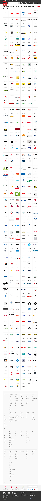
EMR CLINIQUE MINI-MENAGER (34, 398)
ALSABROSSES (10, 403)
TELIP (15, 452)
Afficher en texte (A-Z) (35, 10)
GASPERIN (10, 412)
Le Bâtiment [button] (23, 6)
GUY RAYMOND (10, 421)
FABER (4, 412)
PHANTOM (27, 433)
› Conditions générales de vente (24, 495)
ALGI (9, 401)
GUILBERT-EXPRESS (10, 419)
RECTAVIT (4, 452)
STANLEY (10, 473)
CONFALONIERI (21, 401)
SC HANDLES (10, 453)
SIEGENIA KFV (10, 462)
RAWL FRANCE (5, 451)
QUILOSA (32, 431)
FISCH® (4, 423)
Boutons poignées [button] (20, 6)
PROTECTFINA (27, 442)
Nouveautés (38, 6)
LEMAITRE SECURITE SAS (6, 439)
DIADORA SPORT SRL (27, 398)
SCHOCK (10, 456)
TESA (15, 453)
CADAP (21, 394)
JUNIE (26, 416)
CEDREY (21, 396)
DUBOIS (26, 403)
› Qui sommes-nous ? (23, 492)
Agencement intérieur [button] (5, 6)
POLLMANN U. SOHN (27, 437)
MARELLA (10, 435)
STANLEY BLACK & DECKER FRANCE (11, 475)
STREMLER (10, 478)
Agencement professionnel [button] (11, 6)
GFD (9, 415)
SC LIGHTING (10, 454)
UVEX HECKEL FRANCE (22, 451)
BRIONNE (15, 405)
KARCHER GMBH (33, 412)
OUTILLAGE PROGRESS (22, 435)
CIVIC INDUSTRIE (21, 398)
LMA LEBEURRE (5, 442)
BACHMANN (16, 394)
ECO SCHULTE (33, 394)
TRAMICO (15, 456)
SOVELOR (10, 471)
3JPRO (4, 394)
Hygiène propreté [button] (34, 6)
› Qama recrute (31, 492)
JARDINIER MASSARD (27, 412)
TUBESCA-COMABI (16, 458)
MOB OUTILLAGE (10, 444)
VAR (26, 451)
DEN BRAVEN (27, 396)
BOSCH (15, 401)
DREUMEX (27, 402)
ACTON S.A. (10, 396)
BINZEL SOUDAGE (16, 398)
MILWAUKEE (10, 442)
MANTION (10, 433)
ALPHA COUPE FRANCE (11, 402)
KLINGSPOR (33, 416)
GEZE (9, 414)
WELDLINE (32, 451)
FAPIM (4, 414)
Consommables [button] (29, 6)
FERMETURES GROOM (5, 419)
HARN (15, 414)
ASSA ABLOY (10, 409)
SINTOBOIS (10, 465)
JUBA (26, 414)
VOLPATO (27, 458)
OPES (20, 433)
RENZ (4, 456)
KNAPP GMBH (33, 417)
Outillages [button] (26, 6)
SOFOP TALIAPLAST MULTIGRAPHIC (12, 469)
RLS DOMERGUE (5, 458)
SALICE (9, 452)
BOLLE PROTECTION (16, 400)
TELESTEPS (16, 451)
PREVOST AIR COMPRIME (28, 440)
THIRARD (15, 454)
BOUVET (15, 403)
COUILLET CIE (21, 403)
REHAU (4, 453)
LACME (4, 433)
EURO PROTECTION (33, 400)
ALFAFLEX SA (10, 400)
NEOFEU (15, 431)
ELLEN (32, 396)
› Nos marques (31, 494)
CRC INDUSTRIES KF (22, 405)
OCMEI (21, 431)
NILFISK (15, 433)
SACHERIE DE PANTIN (11, 451)
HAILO (15, 412)
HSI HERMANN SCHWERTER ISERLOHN (17, 420)
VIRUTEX (26, 456)
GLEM (9, 416)
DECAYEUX (27, 394)
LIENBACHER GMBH (5, 441)
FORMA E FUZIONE (5, 425)
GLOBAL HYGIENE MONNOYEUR (11, 417)
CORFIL (21, 402)
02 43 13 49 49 (14, 492)
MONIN (9, 446)
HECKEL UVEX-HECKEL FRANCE (17, 416)
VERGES (26, 453)
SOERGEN (10, 467)
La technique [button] (16, 6)
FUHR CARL (4, 428)
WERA (32, 452)
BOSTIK (15, 402)
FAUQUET (4, 416)
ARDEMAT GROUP (10, 405)
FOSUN (4, 426)
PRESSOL (27, 439)
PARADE (26, 431)
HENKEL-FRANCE (16, 417)
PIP (26, 435)
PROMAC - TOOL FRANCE (28, 441)
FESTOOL (4, 421)
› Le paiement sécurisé (23, 494)
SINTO (9, 464)
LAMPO (4, 437)
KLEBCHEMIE (33, 415)
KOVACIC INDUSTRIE (33, 419)
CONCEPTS (21, 400)
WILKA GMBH (33, 453)
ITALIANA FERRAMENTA (22, 417)
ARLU (9, 407)
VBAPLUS (27, 452)
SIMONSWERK (10, 463)
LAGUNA (4, 435)
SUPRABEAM (10, 480)
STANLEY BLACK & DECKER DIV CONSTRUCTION (11, 474)
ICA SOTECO (21, 412)
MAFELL (10, 431)
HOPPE (15, 419)
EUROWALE (33, 401)
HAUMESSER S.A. (16, 415)
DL (26, 400)
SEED (9, 458)
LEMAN (4, 440)
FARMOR (4, 415)
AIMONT (10, 398)
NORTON (15, 435)
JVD (26, 417)
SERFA (9, 460)
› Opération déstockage (32, 495)
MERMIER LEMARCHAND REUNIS (11, 439)
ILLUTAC (21, 414)
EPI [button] (31, 6)
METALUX (10, 441)
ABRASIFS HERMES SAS (11, 394)
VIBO (26, 454)
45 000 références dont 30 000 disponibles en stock (5, 489)
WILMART (32, 454)
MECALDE (10, 437)
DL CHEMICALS (27, 401)
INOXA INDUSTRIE (21, 416)
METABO (10, 440)
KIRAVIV (32, 414)
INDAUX (21, 415)
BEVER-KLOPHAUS (16, 396)
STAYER (10, 476)
